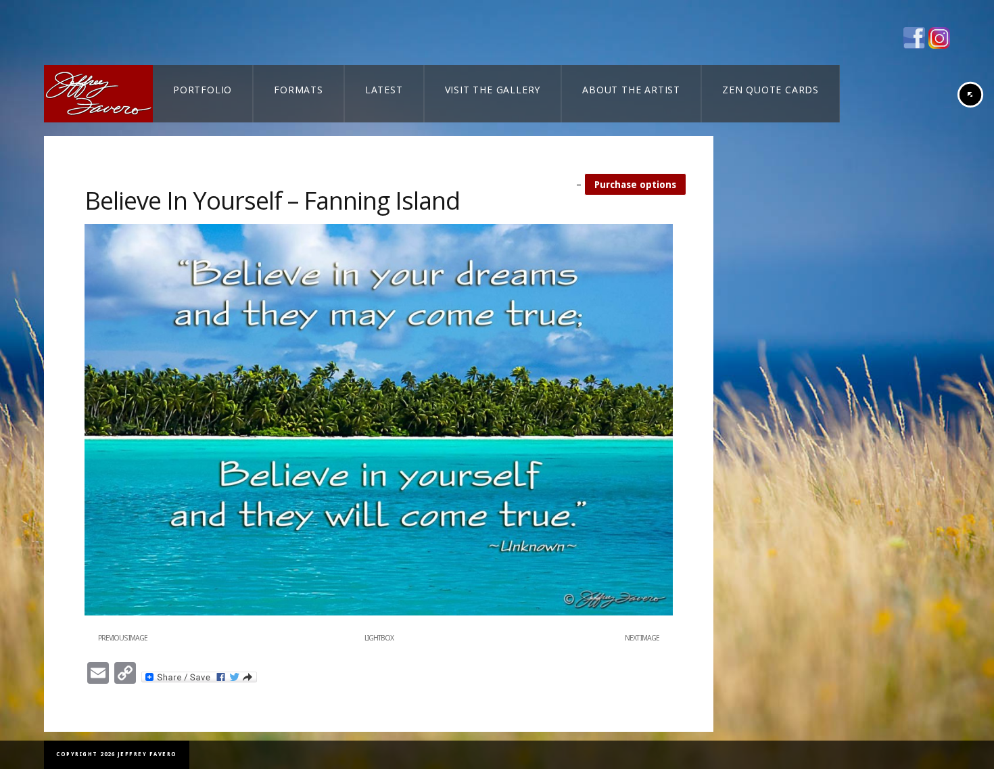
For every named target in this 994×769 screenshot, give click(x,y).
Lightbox (379, 638)
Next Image (642, 638)
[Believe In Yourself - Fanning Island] (379, 612)
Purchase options (635, 184)
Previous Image (122, 638)
